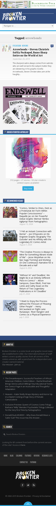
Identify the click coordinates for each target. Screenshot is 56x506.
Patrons (33, 462)
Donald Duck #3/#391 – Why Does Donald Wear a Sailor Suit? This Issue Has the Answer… (27, 416)
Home (5, 455)
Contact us (24, 462)
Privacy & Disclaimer (42, 496)
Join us (18, 364)
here (23, 445)
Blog (11, 455)
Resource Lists (47, 455)
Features (28, 455)
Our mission (7, 364)
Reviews (25, 46)
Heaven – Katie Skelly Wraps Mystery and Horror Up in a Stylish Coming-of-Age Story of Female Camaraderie (28, 397)
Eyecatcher (17, 46)
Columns (19, 455)
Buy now (28, 188)
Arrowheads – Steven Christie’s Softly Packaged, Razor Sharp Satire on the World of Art (31, 52)
